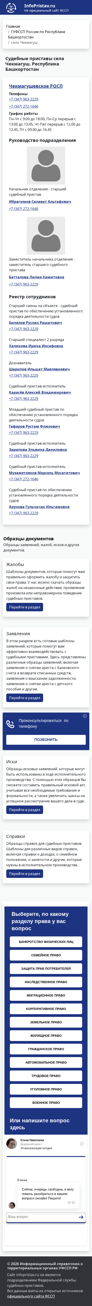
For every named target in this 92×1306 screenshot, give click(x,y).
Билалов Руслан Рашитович (35, 322)
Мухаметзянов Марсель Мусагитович (44, 472)
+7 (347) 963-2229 (23, 99)
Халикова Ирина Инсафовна (36, 345)
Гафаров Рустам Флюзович (34, 426)
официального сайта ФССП (31, 1296)
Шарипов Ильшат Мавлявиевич (39, 369)
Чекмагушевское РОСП (36, 86)
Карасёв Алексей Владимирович (40, 392)
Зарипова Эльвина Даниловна (38, 449)
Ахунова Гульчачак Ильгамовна (39, 506)
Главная (13, 26)
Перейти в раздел (24, 607)
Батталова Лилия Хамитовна (36, 277)
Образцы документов (28, 539)
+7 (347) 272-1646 (23, 106)
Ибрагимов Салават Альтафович (40, 201)
